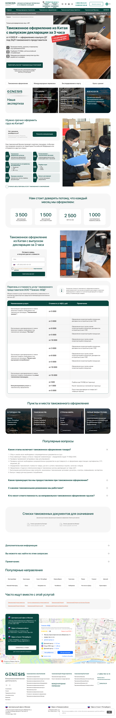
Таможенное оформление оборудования (37, 683)
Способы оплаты (9, 695)
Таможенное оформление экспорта (35, 687)
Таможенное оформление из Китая (35, 681)
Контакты (7, 699)
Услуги (7, 691)
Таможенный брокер (58, 602)
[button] (96, 4)
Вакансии (7, 697)
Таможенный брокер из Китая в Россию (78, 602)
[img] (62, 4)
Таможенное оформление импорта (35, 685)
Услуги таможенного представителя (38, 602)
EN (109, 4)
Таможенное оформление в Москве (35, 696)
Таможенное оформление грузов (35, 692)
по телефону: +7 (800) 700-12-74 (96, 13)
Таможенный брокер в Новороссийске (57, 606)
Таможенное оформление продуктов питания (38, 678)
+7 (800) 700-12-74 (103, 674)
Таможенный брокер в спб (35, 606)
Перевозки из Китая (10, 693)
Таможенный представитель (16, 602)
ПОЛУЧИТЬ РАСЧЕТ (28, 274)
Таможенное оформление (33, 676)
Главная (8, 17)
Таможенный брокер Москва (16, 606)
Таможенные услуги (32, 689)
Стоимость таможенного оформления (36, 694)
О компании (8, 688)
